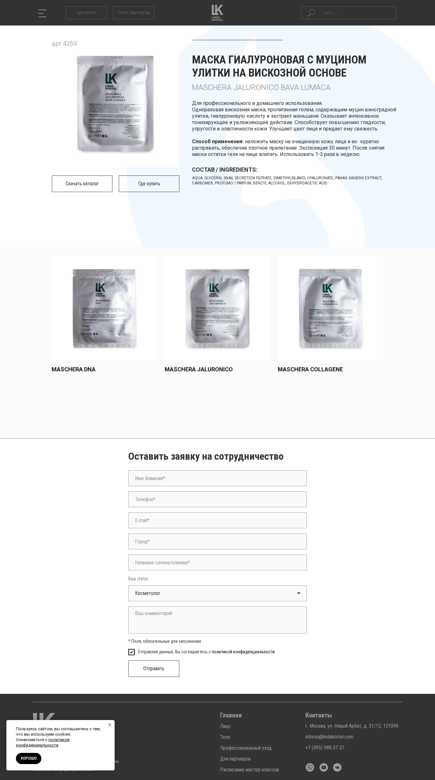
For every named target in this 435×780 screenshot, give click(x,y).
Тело (225, 737)
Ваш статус (138, 578)
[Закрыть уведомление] (110, 725)
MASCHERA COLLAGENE (310, 369)
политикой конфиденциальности (243, 651)
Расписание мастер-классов (249, 770)
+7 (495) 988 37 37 (324, 748)
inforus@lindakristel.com (329, 737)
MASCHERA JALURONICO (199, 369)
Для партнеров (235, 759)
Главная (231, 715)
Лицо (225, 726)
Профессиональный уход (246, 748)
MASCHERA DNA (74, 369)
